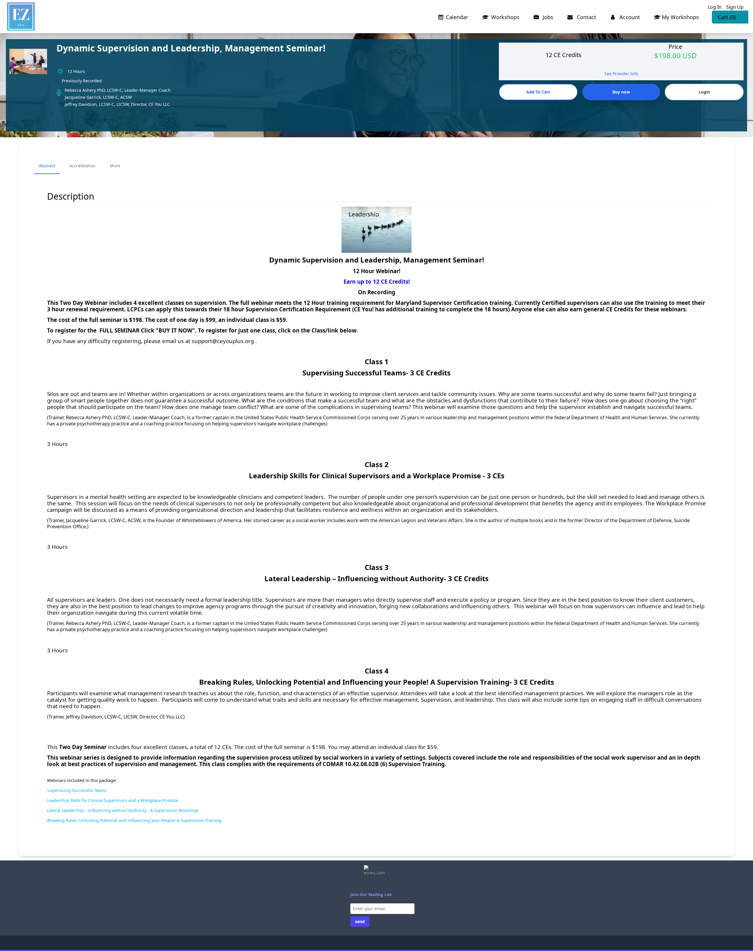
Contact (585, 17)
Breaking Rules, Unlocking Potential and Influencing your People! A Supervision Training (134, 820)
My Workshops (680, 17)
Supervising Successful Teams (76, 790)
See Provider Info (621, 73)
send (360, 921)
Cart (727, 17)
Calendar (457, 17)
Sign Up (735, 7)
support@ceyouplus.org (223, 341)
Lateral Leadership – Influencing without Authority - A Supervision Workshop (122, 810)
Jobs (547, 17)
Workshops (504, 17)
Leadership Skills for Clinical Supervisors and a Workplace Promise (112, 800)
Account (629, 17)
